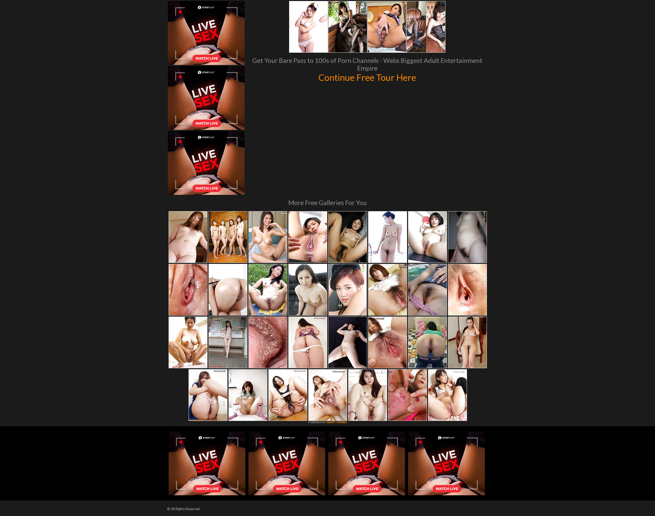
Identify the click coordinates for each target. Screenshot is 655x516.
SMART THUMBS (336, 422)
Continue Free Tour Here (367, 77)
